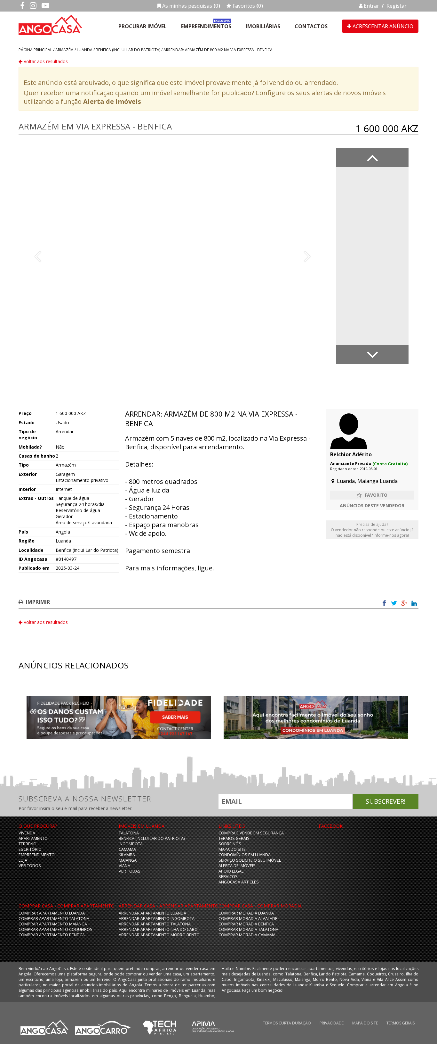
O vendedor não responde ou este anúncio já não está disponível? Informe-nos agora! (372, 530)
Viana (124, 865)
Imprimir (38, 601)
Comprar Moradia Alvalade (248, 918)
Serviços (228, 876)
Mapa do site (232, 849)
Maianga (128, 860)
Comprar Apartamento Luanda (52, 913)
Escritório (30, 849)
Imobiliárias (263, 26)
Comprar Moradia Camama (247, 935)
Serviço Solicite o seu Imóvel (250, 860)
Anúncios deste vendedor (372, 505)
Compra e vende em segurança (251, 833)
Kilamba (127, 855)
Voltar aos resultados (45, 61)
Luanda (84, 50)
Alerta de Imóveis (112, 101)
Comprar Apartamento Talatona (54, 918)
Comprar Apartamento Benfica (52, 935)
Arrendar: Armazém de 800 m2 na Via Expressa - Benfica (218, 50)
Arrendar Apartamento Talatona (155, 924)
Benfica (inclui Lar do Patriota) (128, 50)
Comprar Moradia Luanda (246, 913)
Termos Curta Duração (287, 1023)
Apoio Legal (231, 871)
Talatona (129, 833)
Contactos (311, 26)
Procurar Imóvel (142, 26)
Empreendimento (37, 855)
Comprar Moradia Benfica (246, 924)
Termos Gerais (234, 838)
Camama (127, 849)
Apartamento (33, 838)
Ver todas (129, 871)
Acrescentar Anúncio (382, 26)
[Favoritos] (372, 495)
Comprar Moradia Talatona (248, 929)
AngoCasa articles (239, 882)
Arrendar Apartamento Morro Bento (159, 935)
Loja (23, 860)
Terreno (27, 844)
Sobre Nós (230, 844)
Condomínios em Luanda (245, 855)
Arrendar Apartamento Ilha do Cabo (158, 929)
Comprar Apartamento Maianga (53, 924)
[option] (172, 256)
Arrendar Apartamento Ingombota (157, 918)
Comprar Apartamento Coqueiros (55, 929)
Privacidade (332, 1023)
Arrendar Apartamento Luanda (152, 913)
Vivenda (27, 833)
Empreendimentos (206, 26)
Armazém (64, 50)
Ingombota (131, 844)
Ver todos (30, 865)
